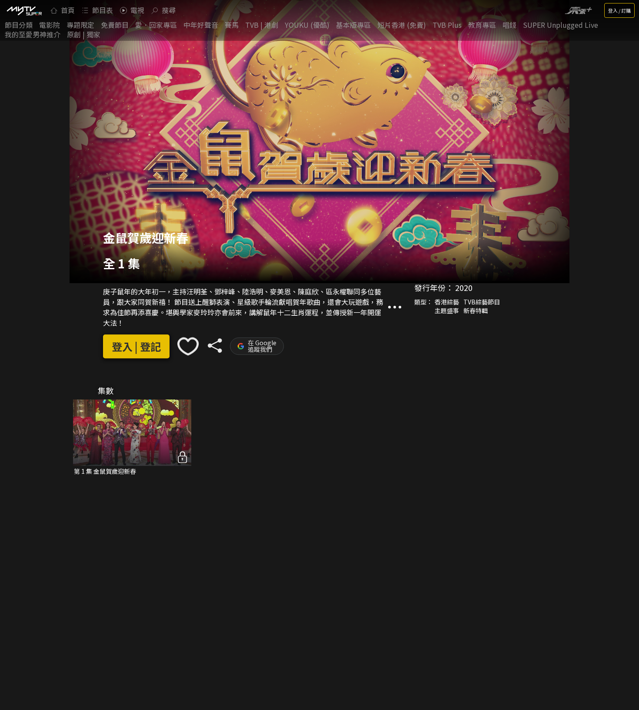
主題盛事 (447, 310)
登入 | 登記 (136, 346)
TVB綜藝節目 (481, 301)
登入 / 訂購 (619, 10)
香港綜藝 (447, 301)
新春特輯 (475, 310)
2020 (464, 287)
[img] (23, 10)
